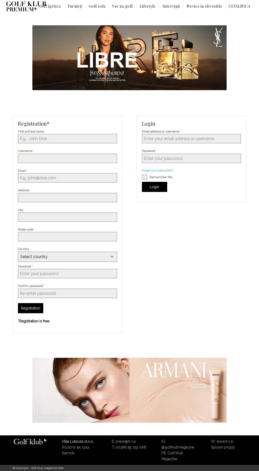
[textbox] (62, 257)
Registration (30, 308)
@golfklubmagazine (177, 447)
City (21, 210)
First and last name (31, 131)
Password (25, 266)
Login (154, 187)
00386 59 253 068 (131, 447)
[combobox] (67, 257)
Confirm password (31, 286)
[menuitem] (50, 6)
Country (23, 249)
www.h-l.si (225, 441)
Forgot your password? (157, 170)
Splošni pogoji (223, 447)
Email (22, 170)
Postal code (25, 229)
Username (26, 151)
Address (23, 190)
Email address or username (161, 131)
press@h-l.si (126, 441)
